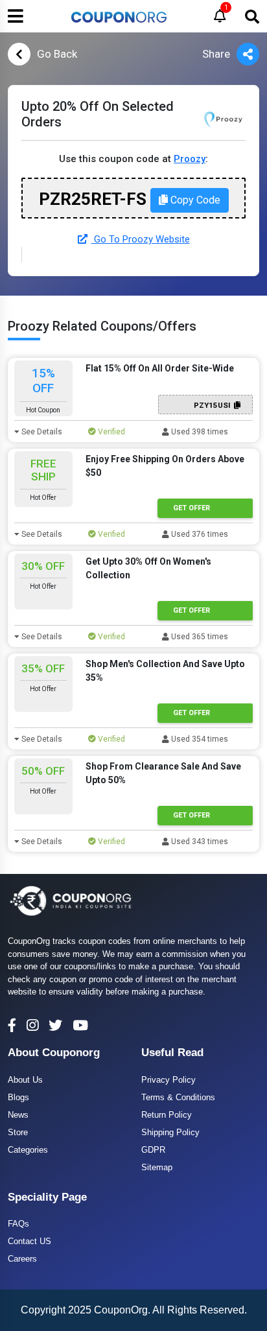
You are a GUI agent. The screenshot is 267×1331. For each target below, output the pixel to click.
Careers (22, 1259)
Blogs (18, 1097)
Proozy (189, 159)
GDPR (153, 1150)
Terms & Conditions (178, 1097)
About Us (25, 1080)
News (18, 1115)
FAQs (18, 1224)
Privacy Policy (168, 1080)
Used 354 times (198, 739)
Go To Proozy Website (140, 239)
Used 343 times (198, 841)
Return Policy (166, 1115)
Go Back (57, 53)
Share (216, 53)
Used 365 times (198, 636)
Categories (28, 1150)
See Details (40, 431)
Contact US (29, 1241)
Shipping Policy (170, 1132)
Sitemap (156, 1167)
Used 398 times (198, 431)
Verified (110, 431)
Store (18, 1132)
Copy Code (194, 200)
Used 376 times (198, 534)
